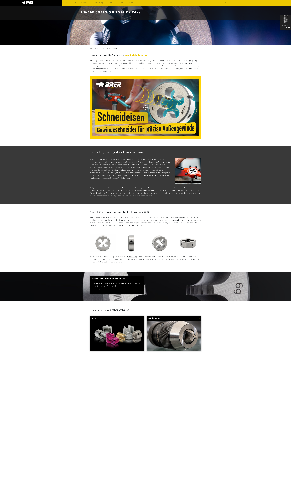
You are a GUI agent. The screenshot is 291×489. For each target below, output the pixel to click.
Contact (130, 3)
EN (225, 3)
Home (91, 48)
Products (84, 3)
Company (111, 3)
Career (121, 3)
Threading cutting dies (106, 48)
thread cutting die (128, 188)
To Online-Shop (97, 290)
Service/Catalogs (97, 3)
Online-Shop (70, 3)
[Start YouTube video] (145, 107)
